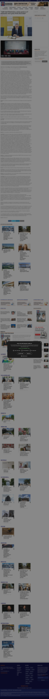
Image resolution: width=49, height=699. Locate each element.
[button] (24, 348)
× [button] (40, 342)
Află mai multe (26, 346)
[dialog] (24, 349)
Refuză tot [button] (29, 353)
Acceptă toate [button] (20, 353)
